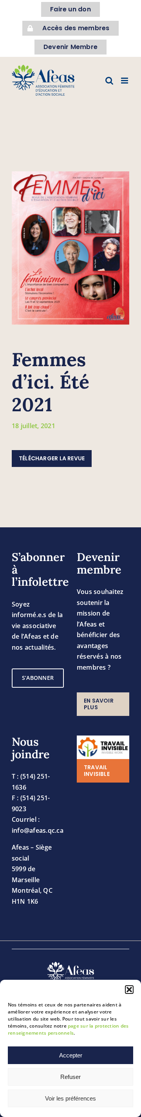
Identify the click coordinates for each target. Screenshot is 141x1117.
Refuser (70, 1076)
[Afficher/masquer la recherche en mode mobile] (109, 80)
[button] (129, 989)
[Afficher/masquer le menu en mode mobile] (125, 80)
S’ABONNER (38, 677)
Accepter (70, 1055)
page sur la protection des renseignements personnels (68, 1029)
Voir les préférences (70, 1098)
